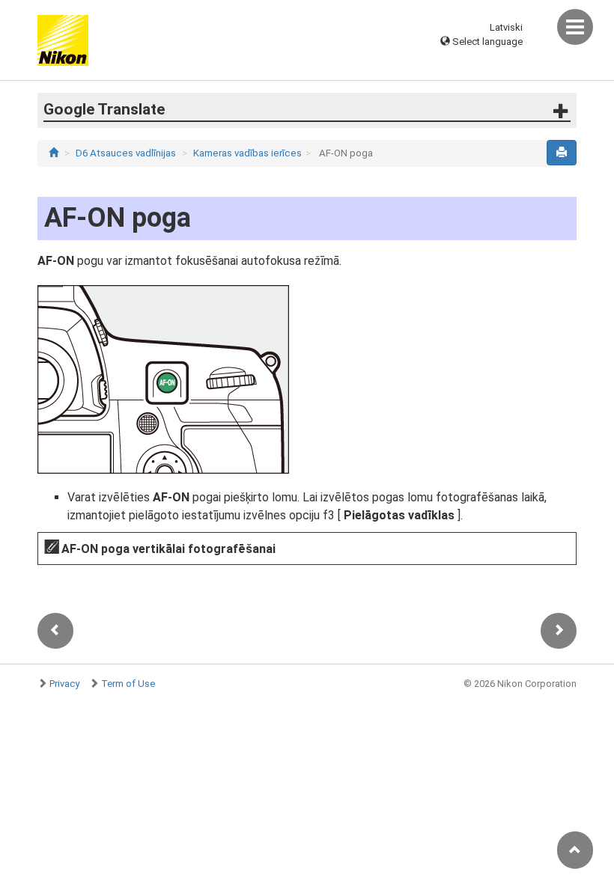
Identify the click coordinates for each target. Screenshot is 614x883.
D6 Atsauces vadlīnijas (126, 153)
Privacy (64, 683)
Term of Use (128, 683)
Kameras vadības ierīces (247, 153)
